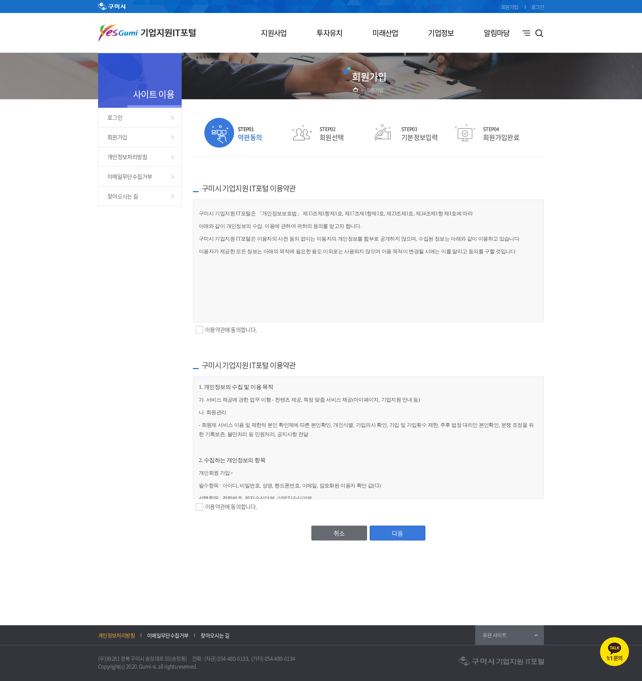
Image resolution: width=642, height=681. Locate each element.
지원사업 (273, 33)
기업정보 (441, 33)
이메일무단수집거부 (129, 176)
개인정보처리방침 (127, 157)
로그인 (537, 6)
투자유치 (329, 33)
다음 (397, 533)
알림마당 (496, 33)
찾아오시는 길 (122, 196)
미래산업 (385, 33)
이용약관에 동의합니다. (231, 330)
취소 (339, 533)
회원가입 (509, 6)
